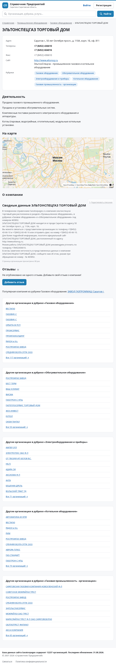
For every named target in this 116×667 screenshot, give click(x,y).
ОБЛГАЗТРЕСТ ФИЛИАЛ (17, 624)
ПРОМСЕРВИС (12, 330)
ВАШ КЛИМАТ (12, 389)
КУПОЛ (9, 416)
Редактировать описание (100, 202)
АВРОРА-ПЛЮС (13, 549)
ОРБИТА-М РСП (13, 325)
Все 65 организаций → (17, 635)
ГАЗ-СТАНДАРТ (13, 555)
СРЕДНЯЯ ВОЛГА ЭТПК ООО (19, 352)
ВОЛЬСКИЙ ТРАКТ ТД (16, 491)
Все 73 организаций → (17, 566)
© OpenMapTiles (81, 185)
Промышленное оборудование (32, 23)
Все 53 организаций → (17, 427)
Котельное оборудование (85, 78)
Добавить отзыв (14, 282)
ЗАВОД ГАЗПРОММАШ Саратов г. (86, 291)
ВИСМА (9, 394)
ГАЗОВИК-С (11, 314)
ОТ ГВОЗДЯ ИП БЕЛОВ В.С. (18, 458)
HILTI (8, 463)
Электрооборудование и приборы (52, 78)
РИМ (8, 533)
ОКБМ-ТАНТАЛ (13, 421)
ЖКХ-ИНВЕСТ (12, 410)
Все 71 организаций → (17, 496)
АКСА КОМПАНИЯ (14, 630)
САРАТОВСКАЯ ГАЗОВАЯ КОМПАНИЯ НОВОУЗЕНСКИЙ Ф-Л (34, 586)
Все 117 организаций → (17, 357)
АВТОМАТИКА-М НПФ (16, 517)
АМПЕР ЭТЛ (11, 447)
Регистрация (103, 5)
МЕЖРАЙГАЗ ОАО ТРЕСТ (17, 613)
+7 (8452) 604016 (43, 50)
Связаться (7, 661)
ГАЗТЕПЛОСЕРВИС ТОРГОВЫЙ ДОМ (23, 405)
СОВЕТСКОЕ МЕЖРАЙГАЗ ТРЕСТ (21, 592)
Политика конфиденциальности (31, 661)
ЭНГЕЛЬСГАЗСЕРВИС (15, 608)
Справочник (8, 23)
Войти (87, 5)
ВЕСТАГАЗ (10, 308)
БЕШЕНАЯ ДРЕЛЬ (14, 485)
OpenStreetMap (102, 185)
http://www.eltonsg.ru (46, 60)
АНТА (8, 480)
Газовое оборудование (61, 23)
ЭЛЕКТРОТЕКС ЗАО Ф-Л (17, 453)
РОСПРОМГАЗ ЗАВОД (16, 346)
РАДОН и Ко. (12, 341)
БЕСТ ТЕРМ (11, 383)
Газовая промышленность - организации (56, 84)
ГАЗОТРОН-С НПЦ (14, 399)
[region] (58, 163)
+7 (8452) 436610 (43, 46)
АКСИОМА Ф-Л (13, 474)
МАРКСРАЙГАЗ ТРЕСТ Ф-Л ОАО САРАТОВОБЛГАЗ (29, 619)
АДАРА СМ (11, 469)
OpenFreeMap (68, 185)
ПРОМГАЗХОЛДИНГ (15, 335)
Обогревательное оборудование (78, 73)
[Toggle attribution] (110, 185)
